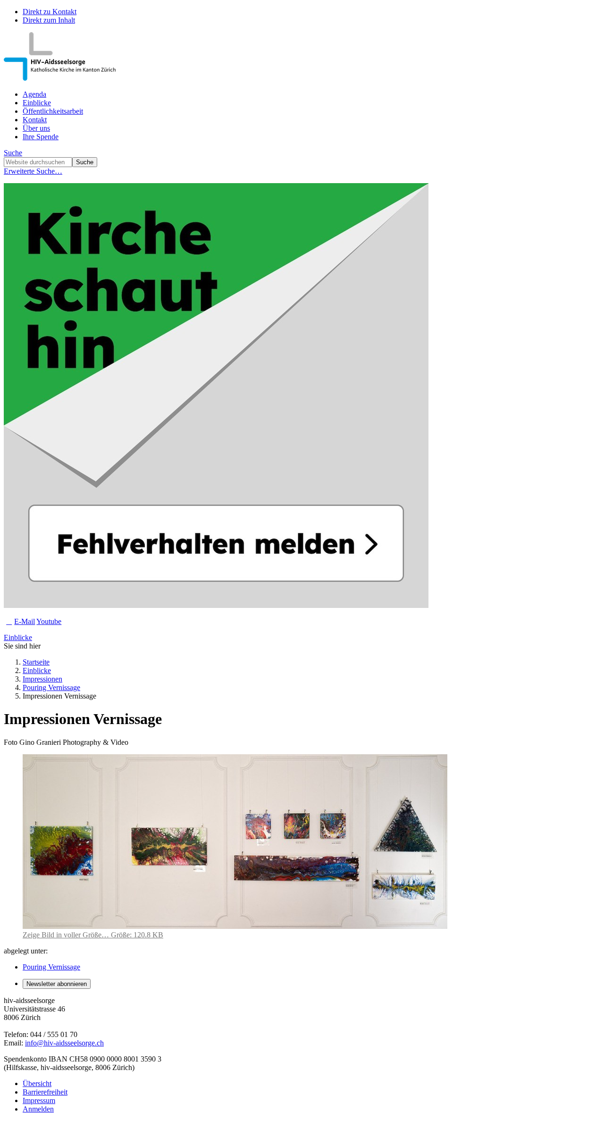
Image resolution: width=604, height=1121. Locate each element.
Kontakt (35, 120)
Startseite (36, 662)
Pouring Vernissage (51, 687)
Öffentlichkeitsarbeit (53, 111)
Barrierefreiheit (45, 1092)
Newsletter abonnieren (56, 983)
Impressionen (42, 679)
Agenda (34, 94)
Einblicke (37, 103)
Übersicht (37, 1083)
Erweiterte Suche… (33, 171)
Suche (13, 153)
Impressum (39, 1100)
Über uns (36, 128)
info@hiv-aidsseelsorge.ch (64, 1043)
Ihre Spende (41, 137)
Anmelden (38, 1109)
